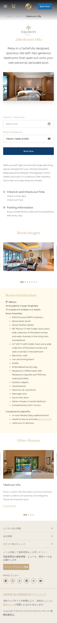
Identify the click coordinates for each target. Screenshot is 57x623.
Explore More (9, 506)
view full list (44, 419)
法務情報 (7, 594)
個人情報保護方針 (22, 594)
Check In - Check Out (14, 117)
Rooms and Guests (12, 132)
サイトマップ (39, 594)
